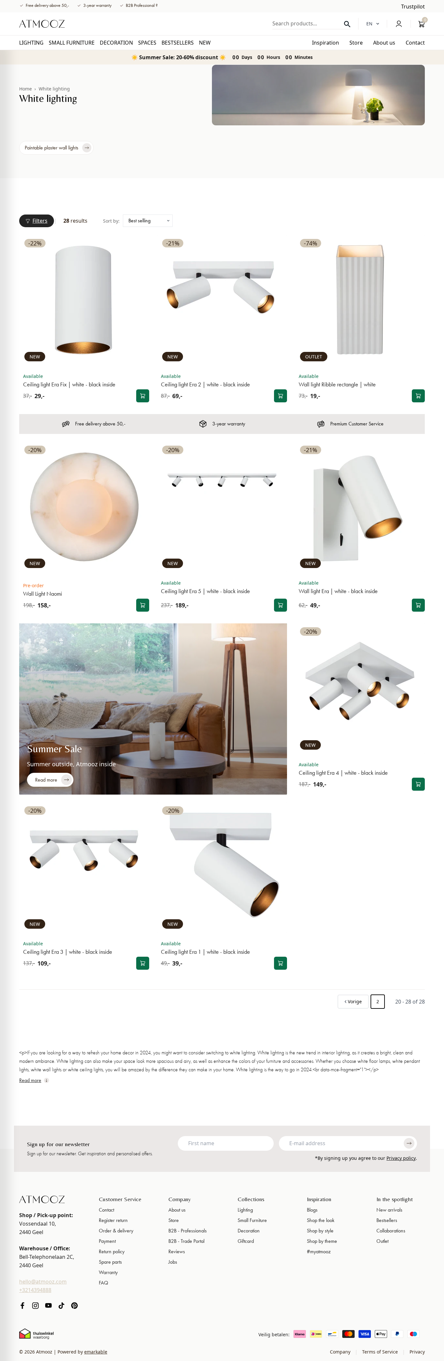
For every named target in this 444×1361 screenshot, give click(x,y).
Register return (113, 1220)
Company (179, 1199)
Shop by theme (322, 1241)
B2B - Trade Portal (186, 1241)
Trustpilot (413, 6)
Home (25, 89)
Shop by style (320, 1231)
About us (177, 1210)
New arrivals (389, 1210)
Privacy (416, 1352)
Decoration (249, 1231)
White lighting (54, 89)
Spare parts (110, 1262)
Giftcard (246, 1241)
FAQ (103, 1283)
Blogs (312, 1210)
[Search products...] (347, 24)
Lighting (245, 1210)
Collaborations (390, 1231)
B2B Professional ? (142, 5)
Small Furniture (252, 1220)
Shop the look (320, 1220)
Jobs (172, 1262)
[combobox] (311, 23)
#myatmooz (319, 1251)
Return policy (111, 1251)
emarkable (95, 1352)
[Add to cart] (142, 395)
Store (173, 1220)
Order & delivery (116, 1231)
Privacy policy (401, 1158)
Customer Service (120, 1199)
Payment (107, 1241)
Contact (106, 1210)
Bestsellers (386, 1220)
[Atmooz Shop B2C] (42, 24)
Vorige (355, 1001)
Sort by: (111, 221)
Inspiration (319, 1199)
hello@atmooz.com (43, 1281)
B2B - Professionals (187, 1231)
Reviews (176, 1251)
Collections (251, 1199)
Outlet (382, 1241)
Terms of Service (380, 1352)
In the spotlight (394, 1199)
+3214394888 (35, 1290)
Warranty (108, 1272)
